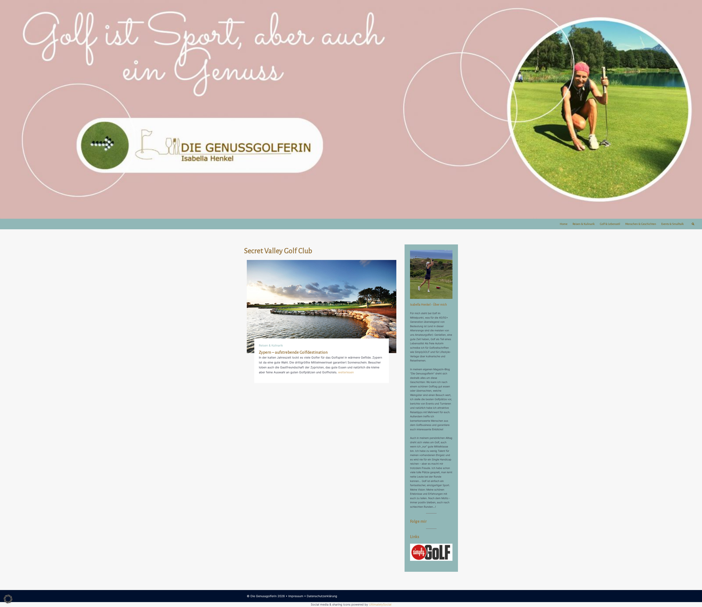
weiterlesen (346, 372)
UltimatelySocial (380, 604)
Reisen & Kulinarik (584, 223)
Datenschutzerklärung (322, 596)
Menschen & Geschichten (640, 223)
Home (563, 223)
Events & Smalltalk (672, 223)
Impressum (295, 596)
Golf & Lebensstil (610, 223)
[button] (693, 223)
